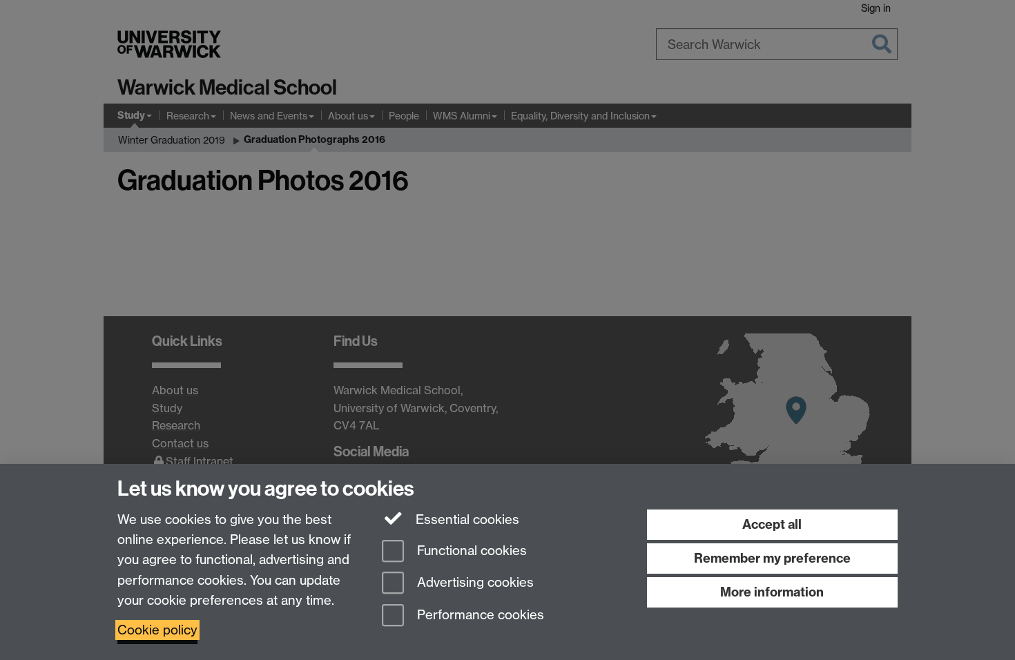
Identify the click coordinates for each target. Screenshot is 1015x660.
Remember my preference (772, 558)
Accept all (772, 524)
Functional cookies (470, 551)
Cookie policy (157, 630)
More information (772, 592)
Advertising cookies (474, 583)
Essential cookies (465, 519)
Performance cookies (479, 615)
